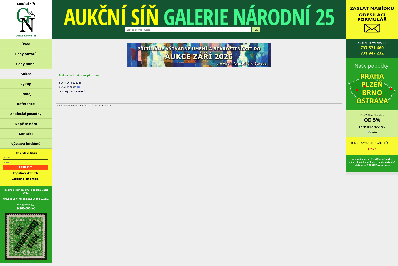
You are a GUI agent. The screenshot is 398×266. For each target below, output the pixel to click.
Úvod (25, 43)
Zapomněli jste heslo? (25, 178)
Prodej (25, 93)
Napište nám (26, 123)
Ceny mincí (25, 63)
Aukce (26, 73)
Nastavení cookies (103, 105)
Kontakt (26, 133)
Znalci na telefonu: (372, 48)
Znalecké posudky (26, 113)
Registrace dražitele (26, 173)
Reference (26, 103)
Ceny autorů (26, 53)
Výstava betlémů (25, 143)
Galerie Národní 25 (26, 19)
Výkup (25, 83)
